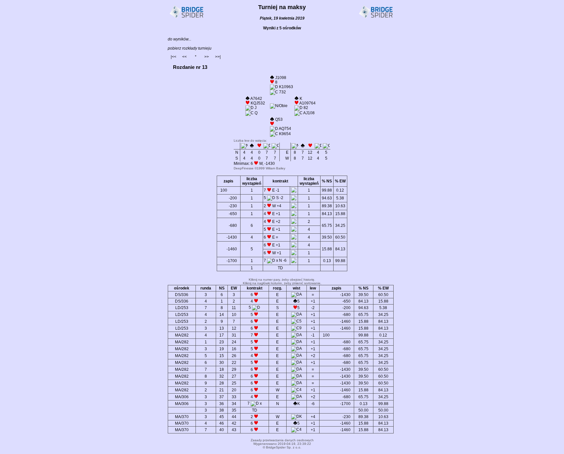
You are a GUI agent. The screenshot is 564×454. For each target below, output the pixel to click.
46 (221, 423)
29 (234, 369)
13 (221, 328)
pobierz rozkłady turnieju (190, 48)
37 (221, 397)
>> (206, 57)
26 (234, 355)
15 (221, 355)
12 (234, 328)
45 (221, 417)
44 (234, 417)
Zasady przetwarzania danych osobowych (282, 440)
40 (221, 430)
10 (234, 314)
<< (184, 57)
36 (221, 403)
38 (221, 410)
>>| (218, 57)
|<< (173, 57)
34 (234, 403)
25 (234, 383)
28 (221, 383)
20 (234, 390)
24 (234, 342)
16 (234, 349)
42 (234, 423)
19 (221, 349)
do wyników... (179, 39)
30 (221, 362)
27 (234, 376)
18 (221, 369)
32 (221, 376)
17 (221, 335)
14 (221, 314)
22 (234, 362)
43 (234, 430)
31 (234, 335)
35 (234, 410)
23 (221, 342)
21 (221, 390)
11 (234, 307)
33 (234, 397)
